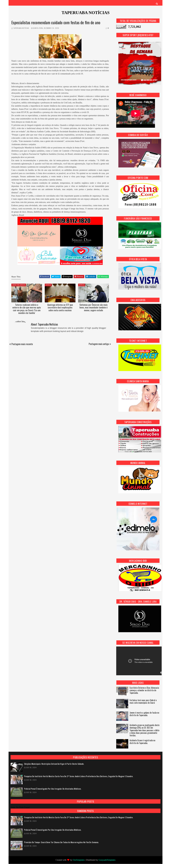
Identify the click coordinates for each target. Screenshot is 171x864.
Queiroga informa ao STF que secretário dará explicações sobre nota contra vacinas (60, 307)
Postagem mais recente (22, 344)
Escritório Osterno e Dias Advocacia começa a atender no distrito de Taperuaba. (144, 690)
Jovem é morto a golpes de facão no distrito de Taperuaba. (144, 714)
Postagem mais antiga (99, 344)
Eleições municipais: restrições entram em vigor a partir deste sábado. (54, 763)
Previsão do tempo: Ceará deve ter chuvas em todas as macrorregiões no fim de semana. (61, 842)
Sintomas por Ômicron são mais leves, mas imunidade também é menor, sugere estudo (93, 307)
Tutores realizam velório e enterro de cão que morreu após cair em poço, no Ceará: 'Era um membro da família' (26, 309)
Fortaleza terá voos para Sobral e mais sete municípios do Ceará (143, 701)
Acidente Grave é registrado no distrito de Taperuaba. (142, 741)
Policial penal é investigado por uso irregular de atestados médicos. (52, 788)
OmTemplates (79, 860)
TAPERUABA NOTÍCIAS (86, 12)
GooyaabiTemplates (107, 860)
